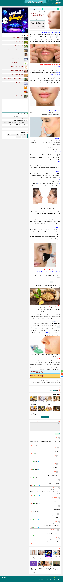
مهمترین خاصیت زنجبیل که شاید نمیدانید (49, 403)
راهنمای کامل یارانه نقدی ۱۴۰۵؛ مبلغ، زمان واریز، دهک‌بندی (36, 376)
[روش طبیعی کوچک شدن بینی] (45, 296)
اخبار (48, 5)
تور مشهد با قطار (24, 137)
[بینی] (45, 53)
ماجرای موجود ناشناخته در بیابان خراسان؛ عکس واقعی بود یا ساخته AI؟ (17, 116)
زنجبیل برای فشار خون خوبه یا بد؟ (41, 402)
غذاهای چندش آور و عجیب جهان (41, 567)
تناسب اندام (33, 5)
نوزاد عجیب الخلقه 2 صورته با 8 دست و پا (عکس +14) (56, 568)
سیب (58, 327)
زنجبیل (51, 282)
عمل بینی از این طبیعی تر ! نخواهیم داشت (52, 371)
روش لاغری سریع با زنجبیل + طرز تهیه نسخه (49, 413)
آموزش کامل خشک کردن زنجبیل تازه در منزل (41, 413)
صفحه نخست (59, 577)
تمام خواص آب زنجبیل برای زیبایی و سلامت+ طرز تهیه (33, 413)
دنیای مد (29, 5)
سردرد (59, 183)
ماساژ (38, 183)
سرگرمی (40, 5)
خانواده (37, 5)
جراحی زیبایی (58, 72)
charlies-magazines (54, 387)
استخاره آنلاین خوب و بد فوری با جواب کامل (52, 375)
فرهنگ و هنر (44, 5)
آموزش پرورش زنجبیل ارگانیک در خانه (56, 402)
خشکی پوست (47, 332)
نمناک (50, 5)
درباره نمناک (54, 577)
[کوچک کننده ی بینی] (45, 196)
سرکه (59, 327)
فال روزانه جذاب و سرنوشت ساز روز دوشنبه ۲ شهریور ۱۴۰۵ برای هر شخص (36, 372)
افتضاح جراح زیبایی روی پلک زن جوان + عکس (49, 568)
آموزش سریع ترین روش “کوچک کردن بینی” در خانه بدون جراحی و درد (37, 15)
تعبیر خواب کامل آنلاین (23, 134)
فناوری (14, 5)
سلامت (26, 5)
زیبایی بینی (50, 390)
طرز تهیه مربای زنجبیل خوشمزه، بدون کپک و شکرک (57, 413)
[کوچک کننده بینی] (45, 127)
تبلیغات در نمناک (48, 577)
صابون (36, 328)
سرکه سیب (54, 321)
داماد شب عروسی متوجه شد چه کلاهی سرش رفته (41, 557)
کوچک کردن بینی (57, 32)
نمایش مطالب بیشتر (45, 417)
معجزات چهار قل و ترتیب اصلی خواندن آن (21, 118)
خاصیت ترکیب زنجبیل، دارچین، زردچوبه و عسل (33, 403)
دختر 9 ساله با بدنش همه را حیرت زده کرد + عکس (33, 557)
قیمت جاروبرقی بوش (15, 134)
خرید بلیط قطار (18, 137)
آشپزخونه (22, 5)
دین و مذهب (18, 5)
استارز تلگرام (9, 134)
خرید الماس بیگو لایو (49, 558)
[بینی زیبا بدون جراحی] (45, 345)
